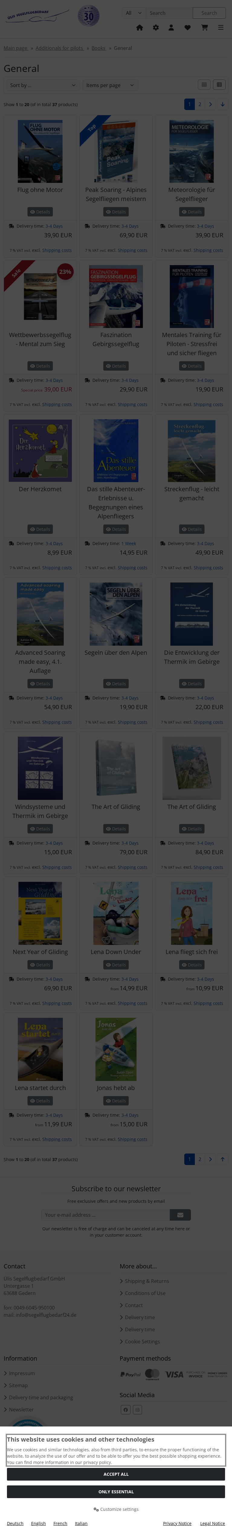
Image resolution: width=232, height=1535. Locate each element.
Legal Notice (212, 1523)
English (38, 1523)
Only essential (116, 1491)
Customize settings (119, 1509)
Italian (81, 1523)
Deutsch (15, 1523)
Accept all (116, 1474)
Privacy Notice (177, 1523)
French (60, 1523)
